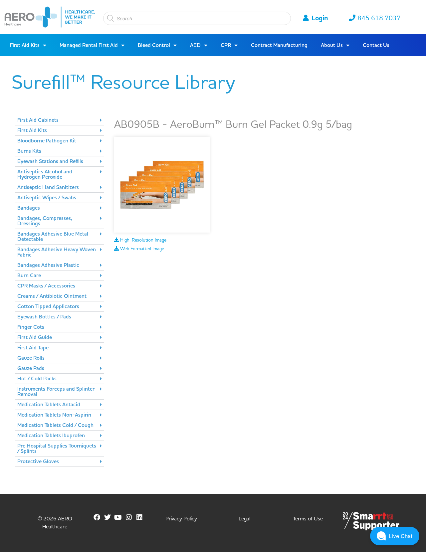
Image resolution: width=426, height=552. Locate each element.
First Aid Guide (34, 337)
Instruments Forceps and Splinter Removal (56, 391)
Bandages (28, 208)
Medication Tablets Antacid (48, 404)
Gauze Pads (30, 368)
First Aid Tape (33, 347)
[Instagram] (128, 517)
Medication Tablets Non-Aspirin (54, 415)
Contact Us (376, 45)
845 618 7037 (379, 18)
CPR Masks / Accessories (46, 285)
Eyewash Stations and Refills (50, 161)
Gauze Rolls (31, 358)
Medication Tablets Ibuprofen (51, 435)
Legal (244, 518)
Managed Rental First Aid (89, 45)
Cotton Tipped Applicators (48, 306)
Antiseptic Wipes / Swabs (46, 197)
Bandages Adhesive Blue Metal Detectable (52, 236)
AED (195, 45)
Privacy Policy (181, 518)
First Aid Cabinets (38, 120)
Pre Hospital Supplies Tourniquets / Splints (56, 448)
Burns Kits (29, 151)
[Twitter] (107, 517)
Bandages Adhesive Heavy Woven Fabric (56, 252)
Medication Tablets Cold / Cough (55, 425)
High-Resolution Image (142, 240)
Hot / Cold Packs (37, 378)
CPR (226, 45)
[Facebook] (97, 517)
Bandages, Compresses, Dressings (44, 221)
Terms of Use (308, 518)
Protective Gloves (38, 461)
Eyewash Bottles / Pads (44, 316)
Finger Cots (30, 327)
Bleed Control (154, 45)
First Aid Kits (25, 45)
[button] (59, 120)
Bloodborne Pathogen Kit (46, 140)
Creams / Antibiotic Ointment (52, 296)
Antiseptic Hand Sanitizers (48, 187)
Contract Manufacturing (279, 45)
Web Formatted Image (141, 249)
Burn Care (29, 275)
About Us (332, 45)
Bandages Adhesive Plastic (48, 265)
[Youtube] (118, 517)
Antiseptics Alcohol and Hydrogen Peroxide (44, 174)
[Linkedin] (139, 517)
